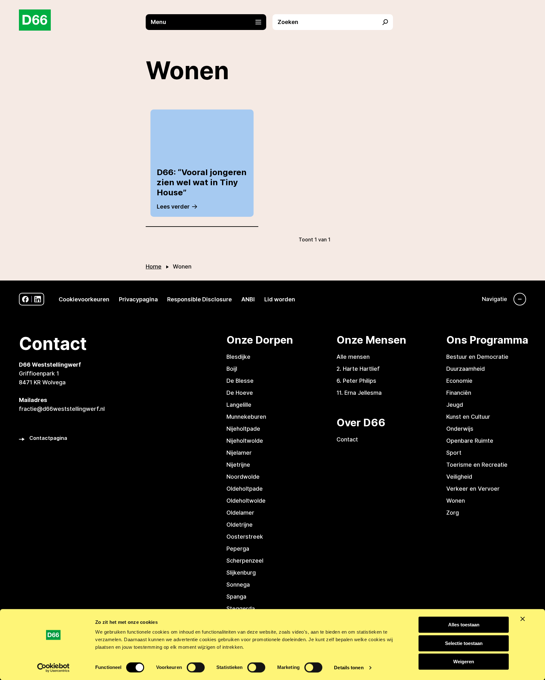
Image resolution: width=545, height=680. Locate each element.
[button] (209, 22)
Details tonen (348, 667)
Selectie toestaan (464, 643)
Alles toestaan (463, 624)
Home (153, 266)
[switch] (196, 667)
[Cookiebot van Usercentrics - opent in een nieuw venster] (53, 667)
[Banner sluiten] (522, 619)
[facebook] (25, 299)
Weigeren (463, 661)
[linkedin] (37, 299)
